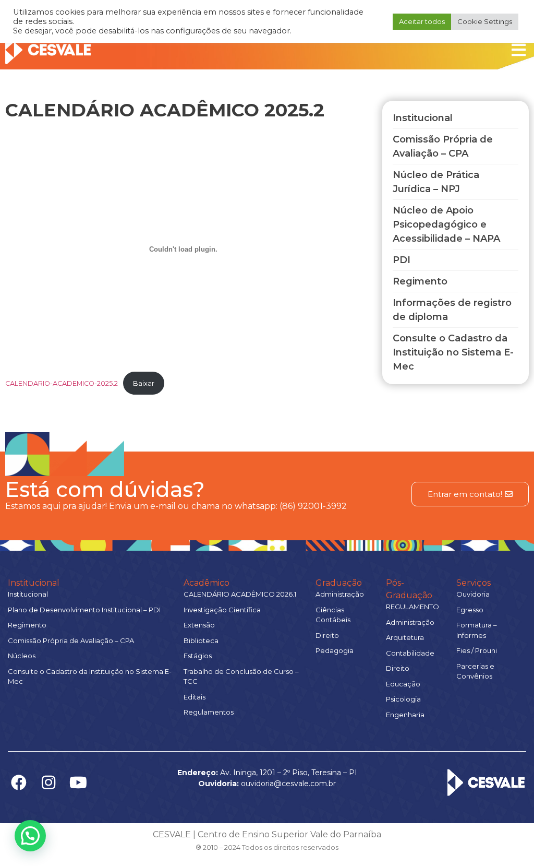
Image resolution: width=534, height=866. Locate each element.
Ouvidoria (473, 594)
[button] (30, 835)
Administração (339, 594)
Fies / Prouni (476, 650)
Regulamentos (209, 712)
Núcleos (21, 655)
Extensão (199, 625)
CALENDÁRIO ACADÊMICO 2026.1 (240, 594)
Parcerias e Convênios (475, 671)
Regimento (27, 625)
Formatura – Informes (476, 630)
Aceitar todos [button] (422, 21)
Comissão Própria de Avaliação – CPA (71, 640)
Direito (327, 635)
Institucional (33, 583)
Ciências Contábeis (332, 615)
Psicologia (403, 699)
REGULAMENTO (412, 606)
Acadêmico (206, 583)
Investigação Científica (222, 610)
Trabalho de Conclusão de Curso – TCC (241, 676)
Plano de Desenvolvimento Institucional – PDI (84, 610)
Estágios (198, 655)
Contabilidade (410, 653)
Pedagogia (334, 650)
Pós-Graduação (409, 589)
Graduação (338, 583)
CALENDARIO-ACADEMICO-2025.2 (61, 383)
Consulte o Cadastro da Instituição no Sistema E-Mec (90, 676)
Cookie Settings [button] (484, 21)
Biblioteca (201, 640)
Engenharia (405, 714)
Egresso (469, 610)
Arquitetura (405, 637)
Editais (194, 697)
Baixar (143, 383)
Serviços (473, 583)
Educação (403, 684)
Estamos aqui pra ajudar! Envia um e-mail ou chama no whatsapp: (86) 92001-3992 (176, 506)
